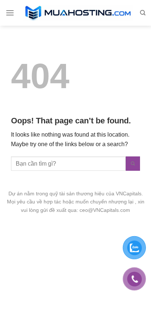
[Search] (143, 13)
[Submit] (133, 163)
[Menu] (9, 13)
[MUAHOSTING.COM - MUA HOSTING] (78, 12)
